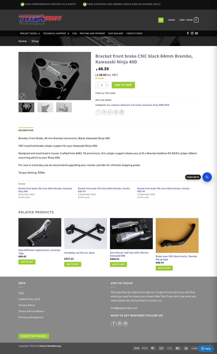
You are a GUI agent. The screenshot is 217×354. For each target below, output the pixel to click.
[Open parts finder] (207, 177)
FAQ (74, 33)
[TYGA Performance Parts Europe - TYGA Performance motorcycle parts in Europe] (40, 20)
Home (22, 41)
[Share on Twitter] (104, 112)
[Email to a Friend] (110, 112)
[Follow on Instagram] (192, 33)
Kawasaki (147, 105)
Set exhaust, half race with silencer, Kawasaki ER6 (129, 254)
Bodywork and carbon (131, 105)
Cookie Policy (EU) (29, 299)
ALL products (113, 105)
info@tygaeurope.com (124, 307)
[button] (160, 20)
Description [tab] (25, 130)
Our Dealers (115, 33)
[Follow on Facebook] (188, 33)
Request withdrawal (34, 336)
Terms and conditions (31, 311)
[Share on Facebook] (98, 112)
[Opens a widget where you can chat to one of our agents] (206, 349)
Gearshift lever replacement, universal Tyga (39, 252)
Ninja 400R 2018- (161, 105)
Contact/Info (134, 33)
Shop (35, 41)
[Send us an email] (196, 33)
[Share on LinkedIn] (121, 112)
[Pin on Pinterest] (116, 112)
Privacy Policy (26, 305)
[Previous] (23, 76)
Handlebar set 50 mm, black (79, 252)
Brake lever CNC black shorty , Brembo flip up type (176, 258)
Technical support (54, 33)
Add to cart (123, 84)
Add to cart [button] (27, 262)
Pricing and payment (92, 33)
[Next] (85, 76)
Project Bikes (28, 33)
